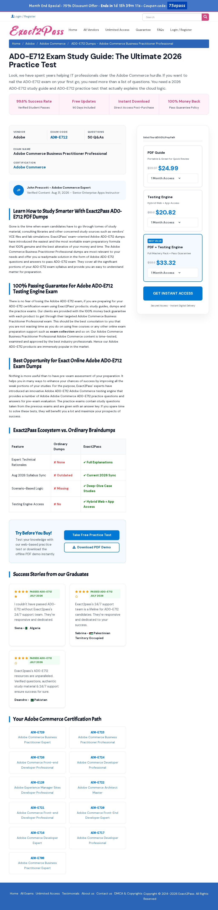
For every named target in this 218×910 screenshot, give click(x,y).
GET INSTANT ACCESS (173, 293)
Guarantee (143, 30)
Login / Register (25, 16)
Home (73, 30)
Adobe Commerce (53, 43)
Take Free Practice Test (91, 535)
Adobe (30, 43)
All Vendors (91, 30)
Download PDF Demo (94, 547)
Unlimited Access (117, 30)
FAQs (160, 30)
